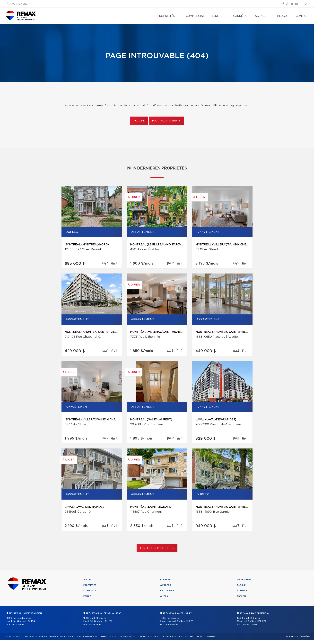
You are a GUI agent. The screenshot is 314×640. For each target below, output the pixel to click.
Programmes (244, 580)
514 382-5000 (96, 624)
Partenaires (167, 591)
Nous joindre (18, 4)
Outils (164, 596)
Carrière (240, 16)
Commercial (195, 16)
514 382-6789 (249, 624)
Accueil (139, 121)
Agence (260, 16)
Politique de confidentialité (147, 636)
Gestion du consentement (203, 636)
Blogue (282, 16)
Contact (302, 16)
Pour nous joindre (166, 121)
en (306, 4)
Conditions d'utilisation (175, 636)
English (241, 596)
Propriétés (166, 16)
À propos (165, 585)
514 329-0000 (173, 624)
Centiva (305, 636)
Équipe (217, 16)
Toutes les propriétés (157, 548)
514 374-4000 (19, 624)
